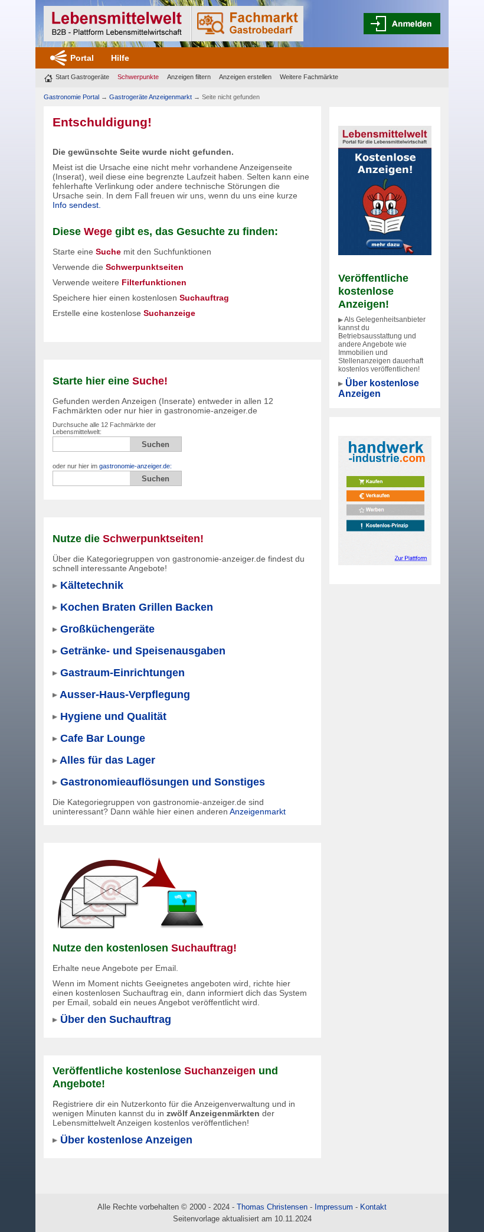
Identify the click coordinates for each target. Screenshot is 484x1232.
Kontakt (373, 1206)
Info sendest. (77, 205)
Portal (82, 58)
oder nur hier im (112, 466)
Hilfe (120, 58)
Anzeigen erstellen (245, 76)
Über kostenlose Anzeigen (378, 388)
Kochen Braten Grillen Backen (136, 607)
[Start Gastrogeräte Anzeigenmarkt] (173, 23)
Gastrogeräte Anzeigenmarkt (150, 96)
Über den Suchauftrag (115, 1019)
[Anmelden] (402, 23)
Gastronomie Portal (71, 96)
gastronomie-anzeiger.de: (135, 466)
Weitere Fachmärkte (309, 76)
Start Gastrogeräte (82, 76)
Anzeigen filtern (189, 76)
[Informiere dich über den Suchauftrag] (130, 893)
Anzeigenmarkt (258, 811)
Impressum (334, 1206)
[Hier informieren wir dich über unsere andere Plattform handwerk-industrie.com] (384, 499)
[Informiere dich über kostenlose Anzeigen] (384, 189)
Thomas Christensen (272, 1206)
